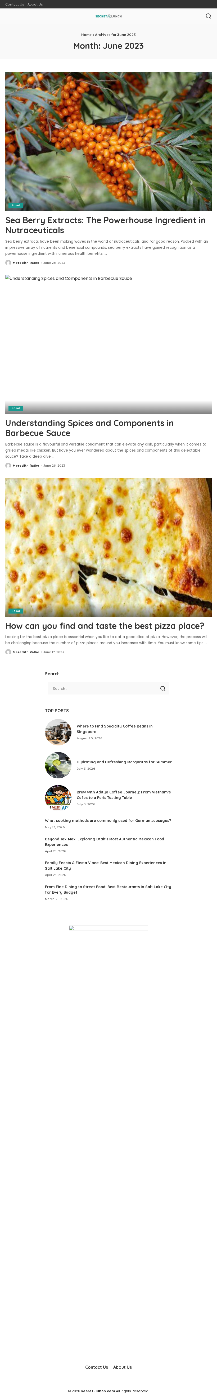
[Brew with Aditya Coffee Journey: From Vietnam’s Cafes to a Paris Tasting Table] (58, 798)
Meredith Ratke (26, 263)
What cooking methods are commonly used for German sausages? (108, 820)
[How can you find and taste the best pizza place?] (108, 547)
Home (86, 35)
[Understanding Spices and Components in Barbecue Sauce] (108, 344)
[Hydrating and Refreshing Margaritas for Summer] (58, 765)
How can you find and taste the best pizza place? (104, 625)
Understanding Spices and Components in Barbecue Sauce (89, 428)
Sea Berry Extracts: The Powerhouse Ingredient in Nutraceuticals (105, 225)
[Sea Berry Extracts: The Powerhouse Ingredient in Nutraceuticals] (108, 141)
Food (16, 205)
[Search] (208, 16)
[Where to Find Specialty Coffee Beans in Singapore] (58, 732)
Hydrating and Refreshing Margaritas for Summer (124, 762)
